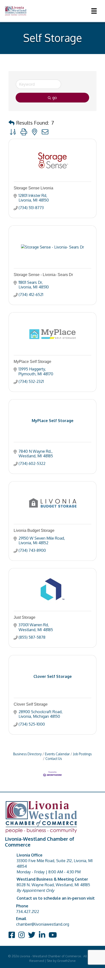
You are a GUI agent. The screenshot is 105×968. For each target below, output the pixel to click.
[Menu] (94, 11)
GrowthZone (66, 961)
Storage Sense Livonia (33, 188)
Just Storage (24, 617)
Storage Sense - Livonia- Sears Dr (43, 275)
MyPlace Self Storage (32, 362)
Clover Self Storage (31, 704)
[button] (11, 122)
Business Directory (27, 754)
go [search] (54, 97)
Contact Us (53, 758)
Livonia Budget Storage (34, 530)
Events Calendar (57, 754)
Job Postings (82, 754)
